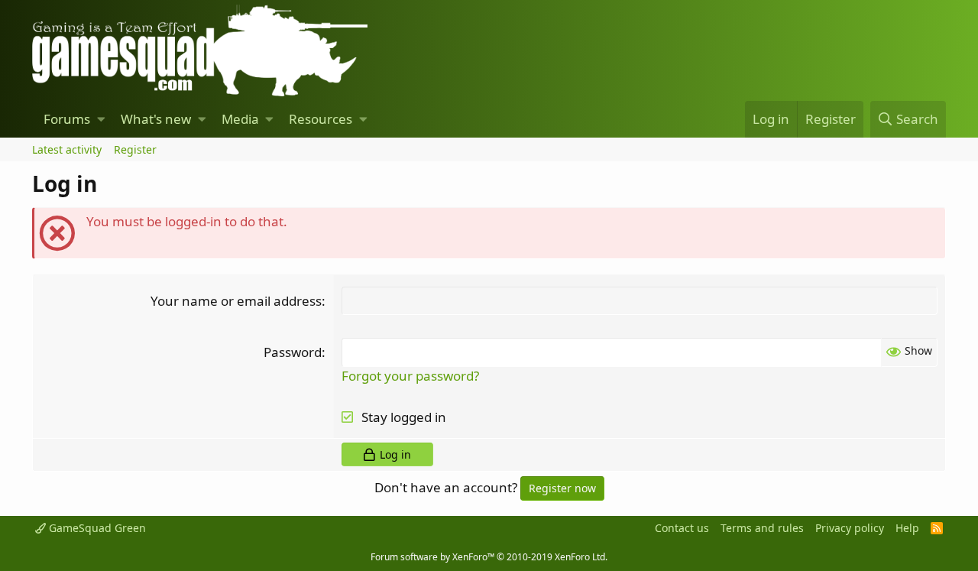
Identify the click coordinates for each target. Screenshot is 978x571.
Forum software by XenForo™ (489, 556)
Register (135, 149)
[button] (101, 119)
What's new (156, 119)
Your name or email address (236, 301)
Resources (320, 119)
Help (907, 528)
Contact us (682, 528)
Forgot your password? (410, 375)
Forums (67, 119)
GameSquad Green (96, 528)
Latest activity (67, 149)
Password (293, 352)
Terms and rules (762, 528)
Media (240, 119)
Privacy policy (849, 528)
